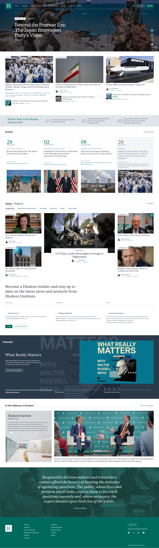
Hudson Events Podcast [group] (112, 392)
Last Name (59, 302)
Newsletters (56, 530)
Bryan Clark (65, 101)
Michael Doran (125, 239)
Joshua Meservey (38, 93)
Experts (71, 6)
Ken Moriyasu (116, 99)
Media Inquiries (56, 527)
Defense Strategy (112, 57)
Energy (62, 208)
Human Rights (72, 208)
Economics (53, 208)
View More (150, 203)
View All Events (149, 132)
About (79, 6)
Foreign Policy (61, 57)
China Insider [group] (59, 392)
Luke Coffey (81, 260)
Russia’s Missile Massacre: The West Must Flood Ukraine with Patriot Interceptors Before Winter (135, 121)
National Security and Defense (26, 208)
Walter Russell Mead (18, 103)
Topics (17, 6)
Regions (25, 6)
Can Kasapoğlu (113, 88)
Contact (54, 525)
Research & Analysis (51, 6)
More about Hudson (147, 405)
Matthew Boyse (9, 93)
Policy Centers (36, 6)
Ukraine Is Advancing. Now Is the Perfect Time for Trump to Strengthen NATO (98, 121)
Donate (53, 532)
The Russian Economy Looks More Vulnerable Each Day (63, 121)
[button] (94, 454)
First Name (8, 302)
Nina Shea (43, 95)
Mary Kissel (12, 241)
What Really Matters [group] (12, 392)
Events (63, 6)
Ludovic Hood (63, 91)
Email (108, 302)
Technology (43, 208)
